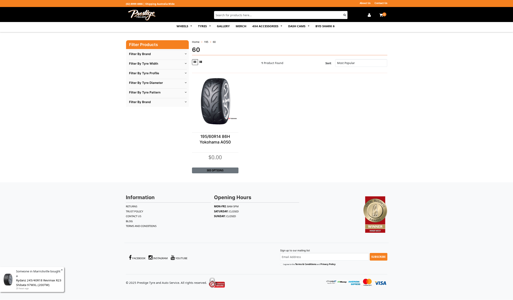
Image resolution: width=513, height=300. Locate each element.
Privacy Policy (327, 264)
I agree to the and (309, 264)
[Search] (344, 15)
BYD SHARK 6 (325, 26)
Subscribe (378, 257)
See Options (215, 170)
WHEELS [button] (183, 26)
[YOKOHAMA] (232, 118)
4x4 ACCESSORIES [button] (265, 26)
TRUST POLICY (134, 211)
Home (195, 42)
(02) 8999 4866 (134, 4)
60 (214, 42)
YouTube (181, 258)
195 (206, 42)
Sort (328, 63)
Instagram (160, 258)
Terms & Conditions (305, 264)
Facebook (138, 258)
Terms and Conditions (141, 226)
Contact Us (381, 3)
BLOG (129, 221)
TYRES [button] (203, 26)
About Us (365, 3)
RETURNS (131, 206)
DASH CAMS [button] (297, 26)
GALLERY (223, 26)
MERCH (241, 26)
